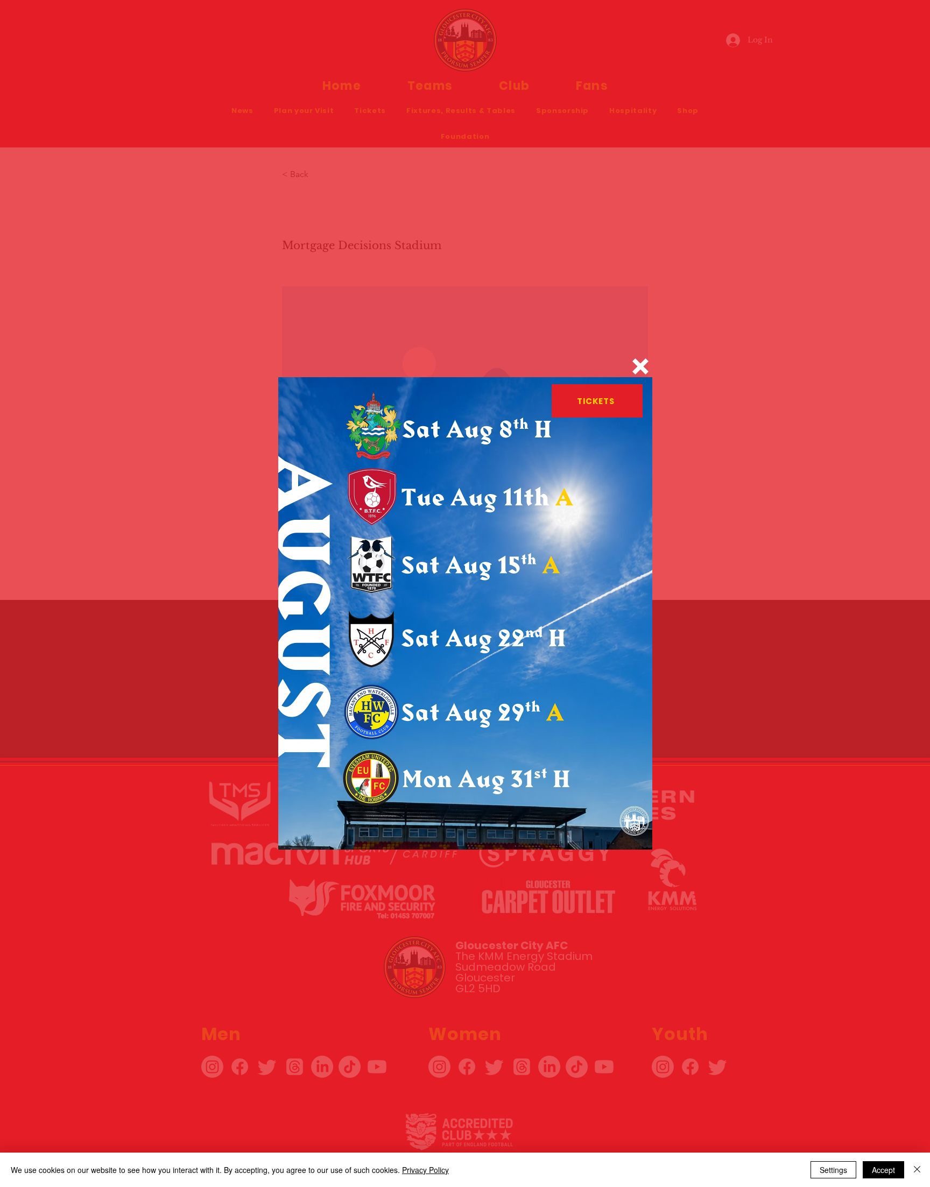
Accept (883, 1169)
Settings (833, 1169)
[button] (640, 366)
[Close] (917, 1169)
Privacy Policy (425, 1169)
